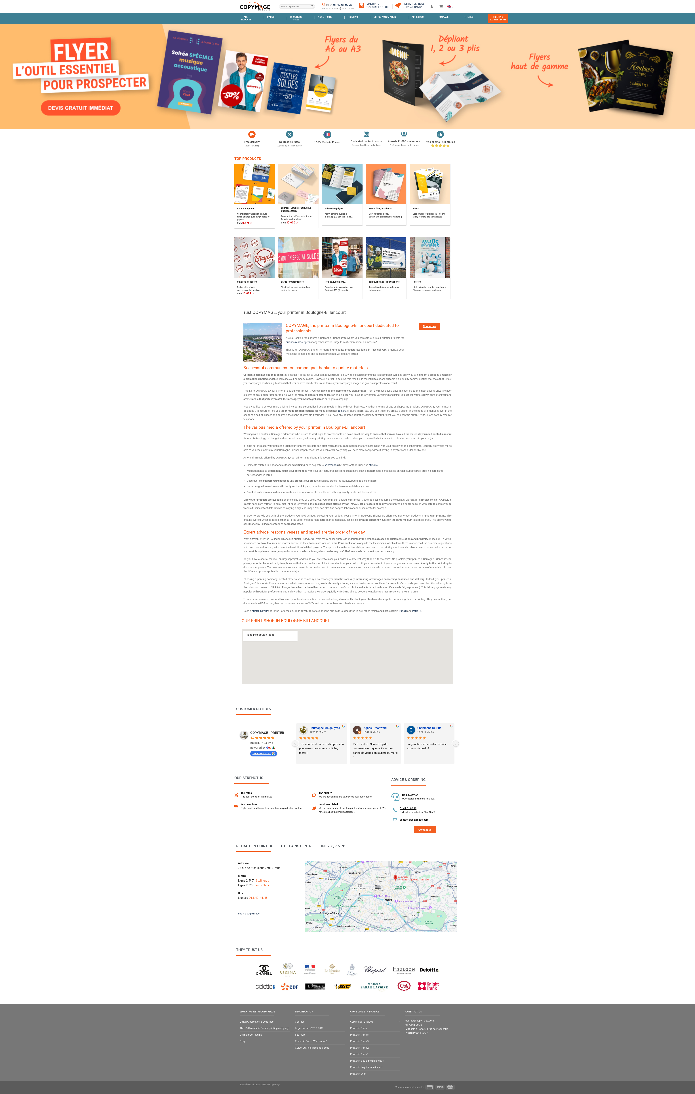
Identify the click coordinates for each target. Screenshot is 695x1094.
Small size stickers (247, 281)
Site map (300, 1034)
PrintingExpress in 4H (498, 18)
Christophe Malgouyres (325, 728)
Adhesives (418, 17)
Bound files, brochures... (381, 208)
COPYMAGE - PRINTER (267, 733)
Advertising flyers (334, 208)
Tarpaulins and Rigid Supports (384, 281)
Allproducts (245, 18)
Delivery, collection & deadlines (256, 1021)
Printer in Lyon (358, 1073)
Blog (242, 1041)
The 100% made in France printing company (264, 1028)
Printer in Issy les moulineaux (366, 1067)
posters (342, 410)
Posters (417, 281)
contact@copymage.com (414, 819)
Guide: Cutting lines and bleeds (312, 1047)
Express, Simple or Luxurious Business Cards (296, 209)
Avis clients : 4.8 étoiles (440, 142)
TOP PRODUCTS (247, 158)
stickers (373, 465)
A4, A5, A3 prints (245, 208)
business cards (294, 342)
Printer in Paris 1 (359, 1054)
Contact (299, 1021)
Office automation (385, 17)
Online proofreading (251, 1034)
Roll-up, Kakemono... (335, 281)
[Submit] (312, 6)
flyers (307, 342)
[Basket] (441, 6)
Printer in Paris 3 (359, 1041)
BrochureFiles (296, 18)
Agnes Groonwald (375, 728)
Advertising (325, 17)
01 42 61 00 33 (342, 5)
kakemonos (331, 465)
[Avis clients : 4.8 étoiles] (440, 134)
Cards (270, 17)
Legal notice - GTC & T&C (309, 1028)
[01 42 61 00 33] (395, 810)
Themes (468, 17)
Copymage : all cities (361, 1021)
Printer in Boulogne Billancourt (367, 1060)
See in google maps (249, 913)
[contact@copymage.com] (395, 820)
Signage (444, 17)
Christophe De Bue (429, 728)
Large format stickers (292, 281)
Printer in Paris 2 (359, 1047)
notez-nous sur (261, 753)
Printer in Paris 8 (359, 1034)
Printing (353, 17)
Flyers (416, 208)
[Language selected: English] (450, 6)
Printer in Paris (358, 1028)
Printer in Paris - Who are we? (311, 1041)
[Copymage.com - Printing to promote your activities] (255, 6)
